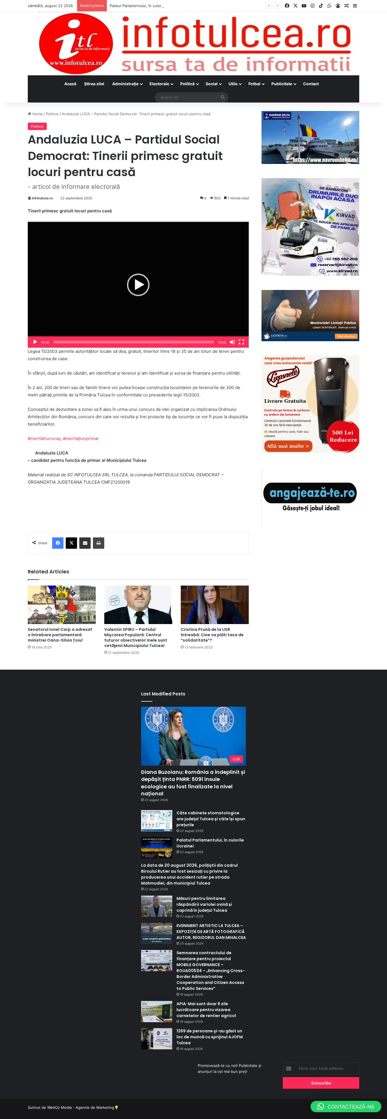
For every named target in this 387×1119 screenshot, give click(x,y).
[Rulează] (35, 342)
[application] (138, 285)
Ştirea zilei (94, 83)
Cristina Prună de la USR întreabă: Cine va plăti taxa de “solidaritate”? (212, 635)
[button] (138, 285)
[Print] (98, 543)
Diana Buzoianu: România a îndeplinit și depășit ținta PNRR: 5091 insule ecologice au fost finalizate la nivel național (193, 782)
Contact (311, 83)
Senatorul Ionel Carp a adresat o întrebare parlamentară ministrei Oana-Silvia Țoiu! (60, 635)
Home (37, 114)
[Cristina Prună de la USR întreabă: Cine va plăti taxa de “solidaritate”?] (215, 605)
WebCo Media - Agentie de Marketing (80, 1107)
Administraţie (125, 83)
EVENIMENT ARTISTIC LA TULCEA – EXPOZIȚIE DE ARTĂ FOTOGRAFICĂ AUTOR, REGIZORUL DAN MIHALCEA (211, 931)
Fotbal (254, 83)
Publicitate (281, 83)
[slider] (134, 342)
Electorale (159, 83)
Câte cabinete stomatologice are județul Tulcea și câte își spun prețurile (211, 819)
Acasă (70, 83)
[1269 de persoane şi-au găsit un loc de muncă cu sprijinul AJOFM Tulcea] (156, 1038)
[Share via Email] (85, 543)
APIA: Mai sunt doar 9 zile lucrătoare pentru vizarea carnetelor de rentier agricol (206, 1009)
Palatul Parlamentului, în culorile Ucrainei (145, 5)
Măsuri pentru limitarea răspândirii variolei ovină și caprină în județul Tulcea (204, 904)
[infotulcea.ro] (193, 43)
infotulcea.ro (42, 198)
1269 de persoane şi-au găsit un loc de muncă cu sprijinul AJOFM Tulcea (210, 1037)
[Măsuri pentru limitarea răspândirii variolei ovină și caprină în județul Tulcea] (156, 906)
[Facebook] (57, 543)
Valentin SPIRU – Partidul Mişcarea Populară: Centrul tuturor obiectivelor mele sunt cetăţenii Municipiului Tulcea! (135, 637)
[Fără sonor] (232, 342)
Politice (52, 114)
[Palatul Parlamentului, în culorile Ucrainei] (156, 848)
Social (212, 83)
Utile (233, 83)
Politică (187, 83)
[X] (71, 543)
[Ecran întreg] (241, 342)
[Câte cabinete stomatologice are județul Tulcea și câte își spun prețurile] (156, 820)
